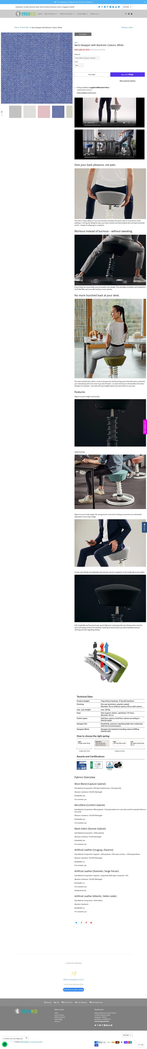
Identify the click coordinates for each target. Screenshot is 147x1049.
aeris (76, 42)
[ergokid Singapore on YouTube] (105, 7)
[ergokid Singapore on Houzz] (113, 7)
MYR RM (126, 7)
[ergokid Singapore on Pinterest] (107, 7)
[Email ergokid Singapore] (119, 7)
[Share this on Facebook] (81, 923)
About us (94, 14)
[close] (145, 2)
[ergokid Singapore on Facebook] (102, 7)
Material (77, 54)
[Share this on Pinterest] (86, 923)
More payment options (127, 81)
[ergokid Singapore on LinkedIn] (116, 7)
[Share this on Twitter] (76, 923)
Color (76, 62)
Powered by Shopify (36, 1042)
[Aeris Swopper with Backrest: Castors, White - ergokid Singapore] (36, 68)
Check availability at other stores (86, 93)
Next (130, 27)
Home (40, 14)
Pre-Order (25, 27)
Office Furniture (66, 14)
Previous (125, 27)
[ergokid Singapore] (26, 13)
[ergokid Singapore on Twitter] (99, 7)
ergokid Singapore (24, 1042)
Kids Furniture (49, 14)
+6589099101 (106, 1019)
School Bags (81, 14)
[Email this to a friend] (91, 923)
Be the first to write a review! (73, 990)
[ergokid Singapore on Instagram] (110, 7)
